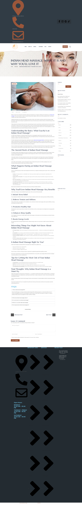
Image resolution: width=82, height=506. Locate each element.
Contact (49, 46)
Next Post (49, 315)
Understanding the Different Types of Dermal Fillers (62, 357)
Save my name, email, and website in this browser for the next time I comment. (25, 337)
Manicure (60, 132)
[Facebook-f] (59, 21)
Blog (45, 46)
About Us (30, 46)
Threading (60, 143)
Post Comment (15, 340)
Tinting (60, 145)
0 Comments (24, 112)
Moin (13, 112)
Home (26, 46)
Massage (16, 66)
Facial (59, 127)
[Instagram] (62, 21)
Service (35, 46)
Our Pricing (41, 46)
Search (60, 82)
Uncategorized (61, 148)
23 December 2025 (62, 353)
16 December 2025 (62, 359)
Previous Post (19, 315)
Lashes (60, 130)
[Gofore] (65, 21)
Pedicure (60, 140)
